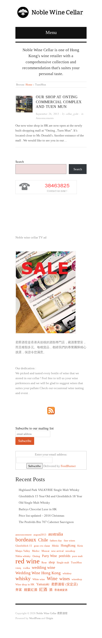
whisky (23, 578)
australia (55, 534)
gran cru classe (42, 545)
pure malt (77, 556)
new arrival (57, 551)
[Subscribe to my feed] (51, 410)
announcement (23, 534)
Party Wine (49, 556)
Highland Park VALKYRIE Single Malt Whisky (49, 490)
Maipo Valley (22, 551)
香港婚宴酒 (60, 590)
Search (19, 161)
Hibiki (55, 545)
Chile (43, 539)
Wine (52, 578)
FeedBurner (68, 466)
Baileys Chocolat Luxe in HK (38, 509)
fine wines (69, 540)
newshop (70, 551)
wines (64, 578)
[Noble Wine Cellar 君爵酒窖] (51, 11)
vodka (26, 568)
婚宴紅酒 (30, 589)
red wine (27, 561)
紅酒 (43, 589)
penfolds (64, 556)
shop (52, 562)
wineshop (77, 579)
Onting (36, 556)
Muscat (45, 551)
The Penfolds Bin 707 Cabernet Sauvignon (46, 522)
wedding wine (43, 567)
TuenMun (76, 562)
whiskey (67, 573)
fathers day (56, 540)
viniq (18, 568)
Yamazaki (42, 584)
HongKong (68, 545)
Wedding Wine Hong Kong (38, 573)
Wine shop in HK (24, 584)
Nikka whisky (23, 556)
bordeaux (25, 539)
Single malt (63, 562)
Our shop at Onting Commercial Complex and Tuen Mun (59, 102)
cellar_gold (72, 113)
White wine (38, 579)
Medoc (36, 551)
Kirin (80, 545)
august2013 (39, 534)
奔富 (18, 589)
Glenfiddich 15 (23, 545)
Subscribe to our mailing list (34, 428)
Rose (44, 562)
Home (29, 84)
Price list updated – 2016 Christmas (41, 515)
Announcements (45, 118)
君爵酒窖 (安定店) (64, 584)
